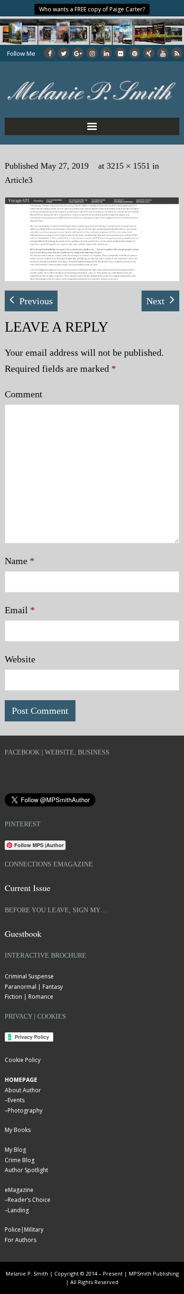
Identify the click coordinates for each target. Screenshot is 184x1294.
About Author (23, 1090)
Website (20, 659)
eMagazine (19, 1190)
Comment (23, 394)
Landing (18, 1210)
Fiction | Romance (29, 997)
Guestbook (23, 933)
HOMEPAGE (21, 1080)
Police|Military (24, 1229)
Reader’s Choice (29, 1200)
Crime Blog (19, 1160)
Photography (25, 1110)
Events (16, 1100)
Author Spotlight (26, 1170)
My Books (18, 1130)
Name (19, 561)
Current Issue (27, 887)
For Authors (20, 1240)
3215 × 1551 (128, 166)
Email (20, 610)
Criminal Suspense (29, 976)
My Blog (15, 1150)
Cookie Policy (23, 1060)
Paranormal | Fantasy (34, 987)
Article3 (19, 180)
